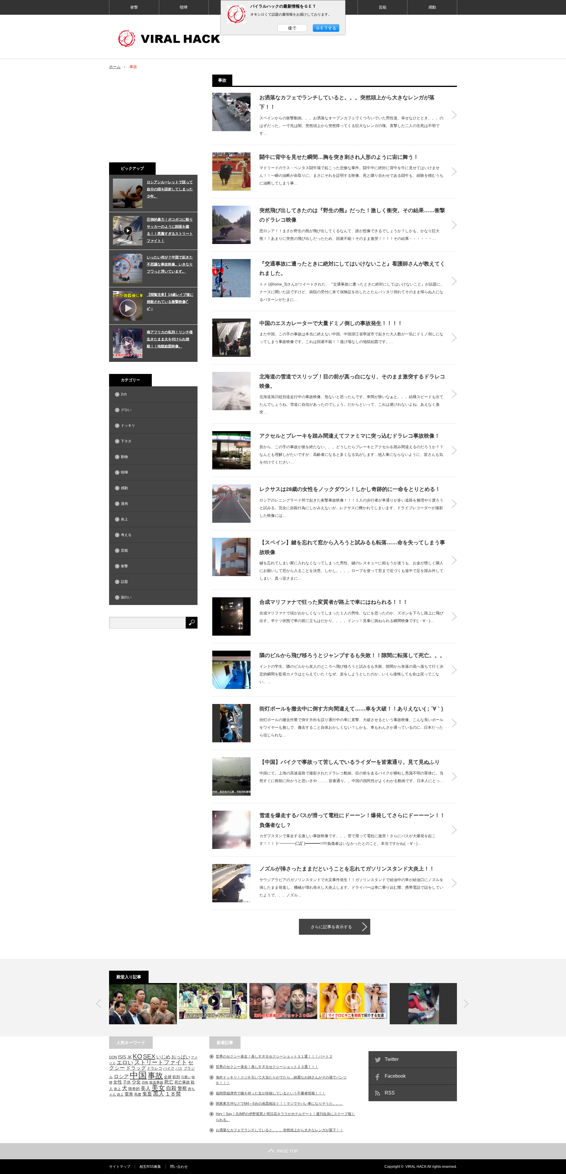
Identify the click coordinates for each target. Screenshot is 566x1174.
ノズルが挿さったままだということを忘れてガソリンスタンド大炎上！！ (347, 869)
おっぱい (180, 1056)
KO (137, 1056)
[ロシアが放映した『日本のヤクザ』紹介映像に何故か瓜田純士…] (143, 1003)
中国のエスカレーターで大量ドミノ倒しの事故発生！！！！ (331, 323)
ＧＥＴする (326, 28)
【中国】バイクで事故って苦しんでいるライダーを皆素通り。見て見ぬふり (349, 762)
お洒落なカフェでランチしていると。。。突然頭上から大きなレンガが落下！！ (347, 102)
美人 (146, 1088)
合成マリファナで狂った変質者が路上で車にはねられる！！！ (333, 602)
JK (129, 1057)
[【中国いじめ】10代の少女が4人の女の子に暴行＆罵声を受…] (424, 1003)
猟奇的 (134, 1089)
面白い (126, 597)
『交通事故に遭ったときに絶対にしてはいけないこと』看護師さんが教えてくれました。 (352, 268)
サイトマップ (119, 1167)
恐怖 (145, 1082)
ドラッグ (136, 1068)
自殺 (171, 1088)
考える (126, 535)
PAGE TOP (287, 1151)
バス (178, 1068)
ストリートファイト (160, 1062)
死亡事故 (182, 1082)
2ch (124, 394)
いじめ (163, 1056)
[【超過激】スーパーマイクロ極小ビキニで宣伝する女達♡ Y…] (353, 1003)
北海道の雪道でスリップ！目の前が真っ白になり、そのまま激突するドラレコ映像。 (352, 381)
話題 (124, 582)
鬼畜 (147, 1094)
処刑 (176, 1077)
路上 (120, 1094)
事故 (155, 1075)
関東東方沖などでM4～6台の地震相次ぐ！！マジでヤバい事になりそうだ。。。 (279, 1104)
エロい (124, 1062)
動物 (124, 457)
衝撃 (134, 7)
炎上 (124, 519)
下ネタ (126, 441)
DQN (113, 1057)
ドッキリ (128, 425)
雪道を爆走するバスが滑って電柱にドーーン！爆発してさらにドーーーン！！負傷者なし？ (352, 820)
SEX (149, 1056)
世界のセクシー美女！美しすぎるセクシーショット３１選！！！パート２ (274, 1056)
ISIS (122, 1057)
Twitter (392, 1059)
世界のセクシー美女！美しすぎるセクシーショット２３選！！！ (267, 1067)
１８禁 (173, 1094)
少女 (136, 1081)
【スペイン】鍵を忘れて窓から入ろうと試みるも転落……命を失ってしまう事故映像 (352, 547)
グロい (126, 410)
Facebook (395, 1076)
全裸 (168, 1077)
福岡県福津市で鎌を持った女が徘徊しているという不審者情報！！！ (270, 1093)
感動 (432, 7)
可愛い (186, 1077)
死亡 (169, 1081)
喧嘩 (183, 7)
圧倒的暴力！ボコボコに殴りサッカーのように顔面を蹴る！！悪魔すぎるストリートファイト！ (170, 230)
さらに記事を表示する (331, 926)
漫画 (124, 504)
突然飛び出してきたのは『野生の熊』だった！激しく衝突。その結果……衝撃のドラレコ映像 (352, 215)
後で (292, 28)
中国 (138, 1075)
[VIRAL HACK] (172, 38)
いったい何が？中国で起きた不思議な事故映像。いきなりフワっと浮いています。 (170, 264)
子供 (127, 1082)
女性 (117, 1082)
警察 (182, 1088)
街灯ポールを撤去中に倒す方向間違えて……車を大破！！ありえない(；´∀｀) (351, 709)
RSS (390, 1092)
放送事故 (156, 1082)
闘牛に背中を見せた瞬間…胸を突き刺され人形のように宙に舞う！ (339, 157)
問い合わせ (179, 1167)
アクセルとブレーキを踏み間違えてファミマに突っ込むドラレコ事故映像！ (349, 436)
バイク (169, 1068)
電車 (128, 1093)
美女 (158, 1087)
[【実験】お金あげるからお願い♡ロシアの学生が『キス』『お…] (213, 1003)
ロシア (121, 1076)
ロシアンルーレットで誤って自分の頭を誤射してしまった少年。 (170, 189)
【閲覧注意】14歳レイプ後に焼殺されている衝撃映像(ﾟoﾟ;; (170, 302)
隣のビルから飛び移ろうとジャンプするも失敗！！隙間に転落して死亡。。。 (352, 655)
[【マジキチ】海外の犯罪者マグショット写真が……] (283, 1003)
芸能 (382, 7)
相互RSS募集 (150, 1167)
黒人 (158, 1094)
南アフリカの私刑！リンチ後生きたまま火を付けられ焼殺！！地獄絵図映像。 (170, 339)
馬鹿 (137, 1094)
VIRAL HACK (416, 1167)
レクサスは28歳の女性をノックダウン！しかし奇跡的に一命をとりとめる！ (349, 489)
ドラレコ (154, 1068)
